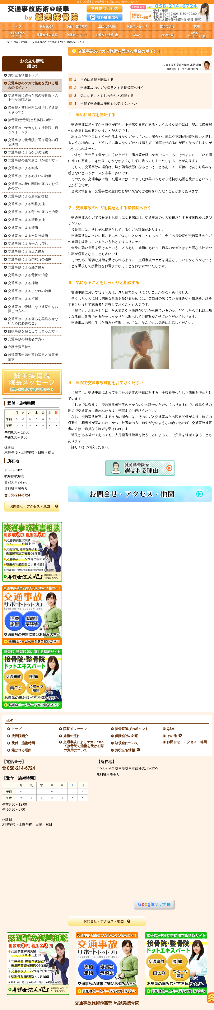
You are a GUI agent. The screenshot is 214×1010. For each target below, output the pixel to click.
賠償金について (126, 743)
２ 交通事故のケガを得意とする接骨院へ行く (109, 87)
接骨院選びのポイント (131, 729)
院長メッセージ (75, 729)
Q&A (170, 729)
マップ (152, 904)
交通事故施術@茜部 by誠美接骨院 (107, 1003)
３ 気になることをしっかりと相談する (104, 95)
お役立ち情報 (20, 42)
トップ (17, 26)
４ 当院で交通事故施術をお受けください (105, 103)
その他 (172, 736)
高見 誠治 (195, 64)
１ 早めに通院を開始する (94, 79)
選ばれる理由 (22, 750)
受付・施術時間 (23, 743)
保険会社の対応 (126, 736)
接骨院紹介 (20, 736)
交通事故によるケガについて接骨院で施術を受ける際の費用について (84, 746)
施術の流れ (72, 736)
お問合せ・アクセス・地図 (30, 506)
